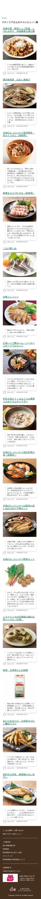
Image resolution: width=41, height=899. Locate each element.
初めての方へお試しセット (12, 834)
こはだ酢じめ (10, 248)
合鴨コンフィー (11, 297)
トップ (4, 18)
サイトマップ (7, 856)
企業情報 (6, 867)
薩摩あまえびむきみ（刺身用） (19, 193)
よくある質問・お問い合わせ (13, 830)
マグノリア (10, 73)
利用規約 (6, 849)
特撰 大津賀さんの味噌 (15, 670)
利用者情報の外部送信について (14, 859)
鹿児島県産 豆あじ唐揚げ (16, 79)
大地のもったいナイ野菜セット (19, 559)
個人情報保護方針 (9, 845)
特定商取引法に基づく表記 (12, 852)
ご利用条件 (7, 842)
